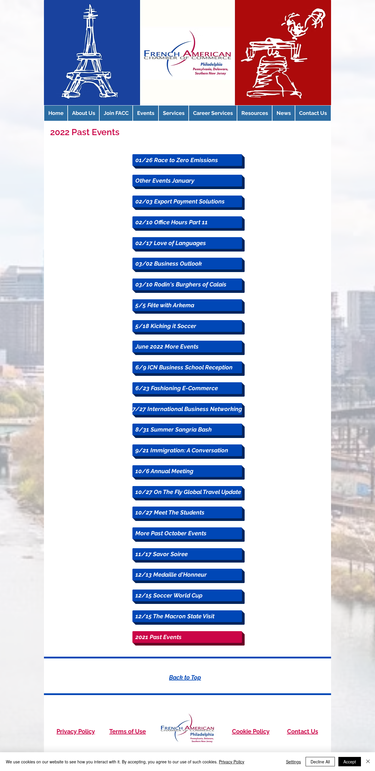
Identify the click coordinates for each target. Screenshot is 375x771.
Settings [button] (293, 762)
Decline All (320, 762)
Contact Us (302, 731)
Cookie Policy (251, 731)
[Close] (367, 761)
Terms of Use (127, 731)
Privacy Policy (76, 731)
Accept (349, 762)
